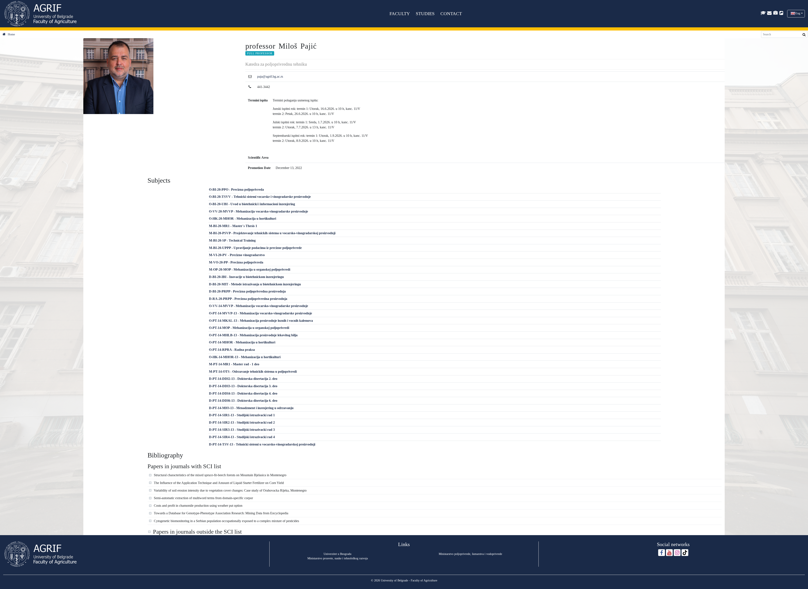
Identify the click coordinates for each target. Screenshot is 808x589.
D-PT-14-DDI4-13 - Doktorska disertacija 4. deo (243, 393)
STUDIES (425, 13)
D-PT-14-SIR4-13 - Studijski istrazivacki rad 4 (242, 437)
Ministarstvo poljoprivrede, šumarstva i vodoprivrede (470, 554)
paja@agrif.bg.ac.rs (270, 76)
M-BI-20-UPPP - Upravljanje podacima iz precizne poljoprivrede (255, 248)
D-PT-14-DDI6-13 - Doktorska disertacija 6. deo (243, 400)
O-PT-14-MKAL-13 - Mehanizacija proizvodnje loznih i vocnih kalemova (261, 320)
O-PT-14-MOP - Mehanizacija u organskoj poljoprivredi (249, 328)
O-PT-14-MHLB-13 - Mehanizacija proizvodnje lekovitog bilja (253, 335)
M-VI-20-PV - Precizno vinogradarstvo (237, 255)
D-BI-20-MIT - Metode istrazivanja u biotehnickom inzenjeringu (255, 284)
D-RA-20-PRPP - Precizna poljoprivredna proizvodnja (248, 298)
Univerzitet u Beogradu (337, 554)
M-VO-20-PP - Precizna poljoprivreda (236, 262)
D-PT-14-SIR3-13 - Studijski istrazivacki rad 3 (242, 429)
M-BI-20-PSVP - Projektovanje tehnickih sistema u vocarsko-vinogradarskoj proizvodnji (272, 233)
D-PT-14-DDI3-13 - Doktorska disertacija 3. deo (243, 386)
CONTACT (451, 13)
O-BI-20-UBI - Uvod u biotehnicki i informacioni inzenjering (252, 204)
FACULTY (399, 13)
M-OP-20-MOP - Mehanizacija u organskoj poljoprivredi (249, 269)
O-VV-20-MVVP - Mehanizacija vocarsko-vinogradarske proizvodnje (258, 211)
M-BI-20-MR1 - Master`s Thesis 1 (233, 226)
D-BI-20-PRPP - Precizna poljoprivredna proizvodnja (247, 291)
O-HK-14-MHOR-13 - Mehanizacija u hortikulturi (244, 357)
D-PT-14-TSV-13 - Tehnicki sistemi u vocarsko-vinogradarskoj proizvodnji (262, 444)
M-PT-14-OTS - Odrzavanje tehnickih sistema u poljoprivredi (253, 371)
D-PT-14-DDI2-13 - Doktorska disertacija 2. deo (243, 378)
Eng (797, 13)
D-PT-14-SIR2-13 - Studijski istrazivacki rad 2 (242, 422)
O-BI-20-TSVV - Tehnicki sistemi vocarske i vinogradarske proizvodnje (260, 196)
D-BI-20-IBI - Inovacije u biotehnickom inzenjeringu (246, 277)
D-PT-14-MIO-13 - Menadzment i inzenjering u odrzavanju (251, 408)
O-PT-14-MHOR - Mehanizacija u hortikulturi (242, 342)
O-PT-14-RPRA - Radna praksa (232, 349)
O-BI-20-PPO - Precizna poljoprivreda (236, 189)
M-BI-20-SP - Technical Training (232, 240)
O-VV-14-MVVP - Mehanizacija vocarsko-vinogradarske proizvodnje (258, 306)
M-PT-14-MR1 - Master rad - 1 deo (234, 364)
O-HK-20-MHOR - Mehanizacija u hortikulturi (242, 218)
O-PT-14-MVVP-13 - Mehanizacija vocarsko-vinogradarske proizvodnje (260, 313)
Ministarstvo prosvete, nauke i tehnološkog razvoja (337, 558)
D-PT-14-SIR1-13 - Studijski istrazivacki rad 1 (242, 415)
